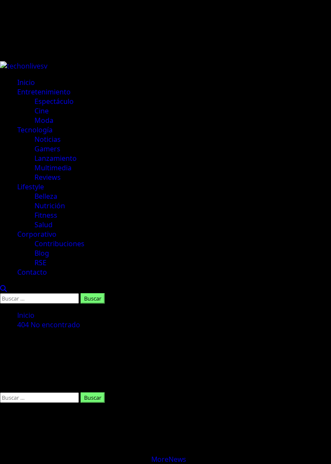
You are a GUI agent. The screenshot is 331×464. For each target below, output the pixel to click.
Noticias (47, 139)
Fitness (45, 215)
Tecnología (35, 130)
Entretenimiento (44, 92)
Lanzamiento (55, 158)
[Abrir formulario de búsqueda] (3, 288)
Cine (41, 111)
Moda (43, 120)
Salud (43, 224)
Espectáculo (54, 101)
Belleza (45, 196)
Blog (41, 253)
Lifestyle (30, 186)
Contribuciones (59, 243)
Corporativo (36, 234)
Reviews (47, 177)
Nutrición (49, 205)
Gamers (47, 149)
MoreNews (168, 459)
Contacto (32, 272)
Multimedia (53, 167)
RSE (40, 262)
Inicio (26, 82)
